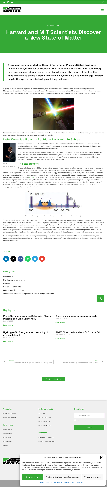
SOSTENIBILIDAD (7, 437)
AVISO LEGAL (80, 483)
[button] (101, 457)
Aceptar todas (33, 477)
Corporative (8, 277)
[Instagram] (8, 2)
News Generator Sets (12, 287)
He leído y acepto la (86, 420)
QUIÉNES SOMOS (7, 429)
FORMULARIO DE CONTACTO (46, 437)
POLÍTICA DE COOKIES (48, 483)
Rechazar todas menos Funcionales (62, 477)
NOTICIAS (5, 445)
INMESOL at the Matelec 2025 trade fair (78, 332)
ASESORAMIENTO (7, 433)
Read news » (8, 325)
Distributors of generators (14, 280)
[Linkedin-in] (4, 2)
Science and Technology (13, 290)
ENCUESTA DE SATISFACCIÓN (46, 441)
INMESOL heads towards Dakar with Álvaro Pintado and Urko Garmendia (27, 317)
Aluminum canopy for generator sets (76, 315)
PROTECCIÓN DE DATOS (65, 483)
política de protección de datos (90, 420)
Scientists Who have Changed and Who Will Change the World (28, 294)
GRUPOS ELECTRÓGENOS (9, 414)
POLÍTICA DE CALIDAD (44, 425)
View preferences (92, 477)
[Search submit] (100, 298)
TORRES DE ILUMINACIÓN (9, 417)
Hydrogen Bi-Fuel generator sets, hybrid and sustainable (26, 334)
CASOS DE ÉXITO (7, 441)
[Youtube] (12, 2)
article (31, 177)
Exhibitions (7, 283)
